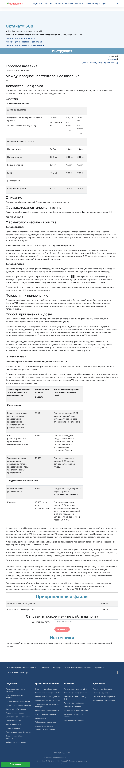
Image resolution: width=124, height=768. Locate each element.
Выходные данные (62, 752)
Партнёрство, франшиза (102, 689)
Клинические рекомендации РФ (47, 697)
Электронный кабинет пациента (14, 737)
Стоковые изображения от (55, 757)
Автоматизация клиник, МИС (75, 689)
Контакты (99, 667)
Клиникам (58, 3)
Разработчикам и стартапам (104, 697)
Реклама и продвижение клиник (73, 715)
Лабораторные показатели (45, 722)
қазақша (112, 59)
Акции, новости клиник (15, 713)
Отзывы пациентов (13, 721)
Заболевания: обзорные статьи (47, 711)
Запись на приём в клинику (16, 709)
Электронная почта (41, 622)
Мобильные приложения (16, 742)
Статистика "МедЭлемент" (78, 667)
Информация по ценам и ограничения (24, 45)
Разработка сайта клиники (74, 721)
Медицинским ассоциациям (104, 700)
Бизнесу (69, 3)
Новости (79, 3)
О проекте (44, 667)
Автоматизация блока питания (76, 711)
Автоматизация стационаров (75, 703)
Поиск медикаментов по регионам (15, 690)
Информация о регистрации (20, 38)
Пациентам (37, 3)
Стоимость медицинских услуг (18, 717)
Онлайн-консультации (95, 3)
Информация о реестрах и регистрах (24, 42)
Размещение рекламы (101, 693)
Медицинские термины (44, 726)
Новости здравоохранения (45, 714)
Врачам (48, 3)
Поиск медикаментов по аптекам (15, 696)
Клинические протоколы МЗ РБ (47, 700)
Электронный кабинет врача (46, 689)
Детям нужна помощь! (17, 672)
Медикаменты (40, 718)
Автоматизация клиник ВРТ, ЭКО (75, 698)
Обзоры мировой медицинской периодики (47, 705)
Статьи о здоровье (13, 728)
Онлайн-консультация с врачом (18, 701)
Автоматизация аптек (72, 707)
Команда (57, 667)
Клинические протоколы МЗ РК (47, 693)
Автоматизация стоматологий (75, 693)
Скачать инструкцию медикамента (99, 62)
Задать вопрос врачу (14, 724)
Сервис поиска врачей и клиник (18, 705)
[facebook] (117, 672)
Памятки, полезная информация (18, 732)
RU (117, 3)
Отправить (62, 629)
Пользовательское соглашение (21, 667)
